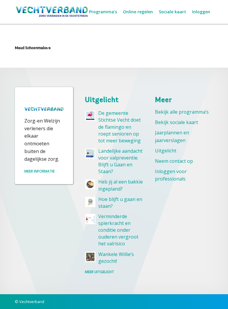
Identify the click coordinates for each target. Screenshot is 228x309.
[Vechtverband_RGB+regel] (52, 12)
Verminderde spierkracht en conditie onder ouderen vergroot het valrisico (118, 230)
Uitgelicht (165, 150)
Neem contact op (174, 161)
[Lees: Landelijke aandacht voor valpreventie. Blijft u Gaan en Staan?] (90, 153)
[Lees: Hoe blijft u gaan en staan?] (90, 202)
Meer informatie (39, 171)
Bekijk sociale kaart (176, 122)
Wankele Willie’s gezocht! (116, 257)
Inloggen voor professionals (171, 175)
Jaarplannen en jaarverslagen (172, 136)
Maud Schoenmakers (32, 48)
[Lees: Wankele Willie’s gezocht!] (90, 257)
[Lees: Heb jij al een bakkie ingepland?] (90, 184)
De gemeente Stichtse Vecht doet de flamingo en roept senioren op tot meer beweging (119, 127)
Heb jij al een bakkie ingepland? (120, 185)
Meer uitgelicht (99, 271)
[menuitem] (103, 12)
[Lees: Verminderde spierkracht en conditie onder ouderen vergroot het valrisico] (90, 219)
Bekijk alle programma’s (182, 112)
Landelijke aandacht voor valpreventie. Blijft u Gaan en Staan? (120, 161)
